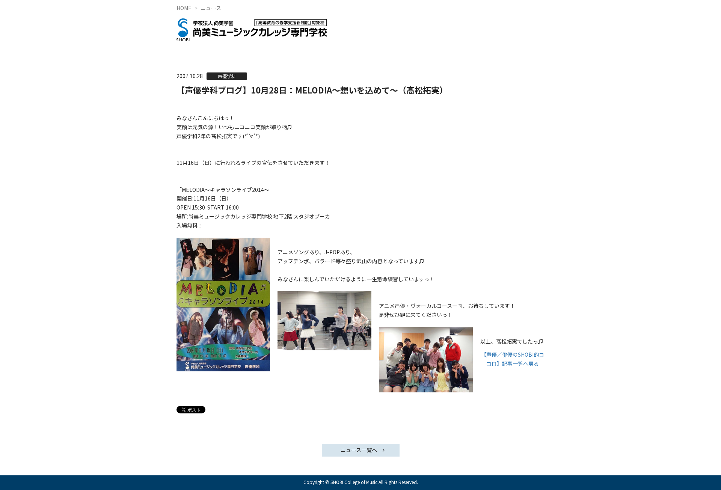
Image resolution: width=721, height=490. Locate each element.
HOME (184, 8)
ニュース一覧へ (359, 450)
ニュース (211, 8)
